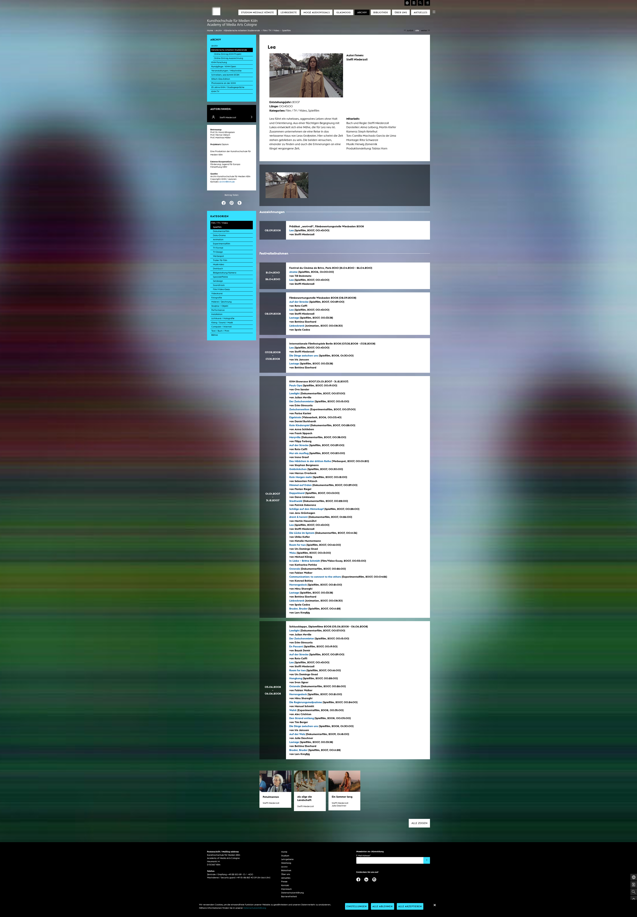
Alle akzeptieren (410, 906)
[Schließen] (434, 905)
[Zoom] (287, 185)
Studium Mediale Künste (257, 12)
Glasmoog (343, 12)
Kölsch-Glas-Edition (220, 79)
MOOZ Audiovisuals (317, 12)
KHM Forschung (219, 62)
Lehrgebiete (289, 12)
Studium (285, 855)
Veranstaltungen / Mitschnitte (226, 70)
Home (210, 30)
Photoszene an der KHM (223, 83)
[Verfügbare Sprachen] (407, 3)
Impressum (286, 889)
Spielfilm (286, 30)
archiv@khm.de (227, 181)
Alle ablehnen (382, 906)
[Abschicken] (426, 860)
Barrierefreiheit (289, 896)
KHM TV (215, 91)
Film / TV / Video (271, 30)
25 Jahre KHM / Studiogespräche (227, 87)
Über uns (401, 12)
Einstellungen (357, 906)
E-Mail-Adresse (363, 855)
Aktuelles (420, 12)
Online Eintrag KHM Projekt (227, 54)
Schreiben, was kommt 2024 (225, 75)
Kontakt (285, 885)
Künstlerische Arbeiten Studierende (242, 30)
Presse (284, 881)
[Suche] (420, 3)
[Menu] (434, 12)
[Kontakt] (414, 3)
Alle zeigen (419, 823)
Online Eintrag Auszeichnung (228, 58)
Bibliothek (380, 12)
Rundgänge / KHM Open (223, 66)
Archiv (362, 12)
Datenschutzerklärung (292, 892)
